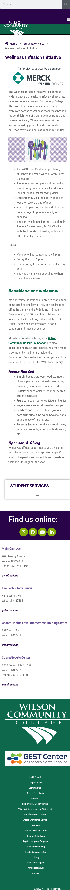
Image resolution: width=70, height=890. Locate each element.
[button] (35, 19)
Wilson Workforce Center (35, 820)
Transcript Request (36, 868)
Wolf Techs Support (36, 862)
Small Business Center (35, 814)
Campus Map (35, 787)
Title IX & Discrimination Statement (35, 809)
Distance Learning (36, 846)
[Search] (66, 4)
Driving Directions (35, 793)
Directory (35, 798)
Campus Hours (35, 782)
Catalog (36, 825)
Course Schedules (36, 836)
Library (35, 857)
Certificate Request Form (36, 830)
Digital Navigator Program (35, 841)
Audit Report (35, 777)
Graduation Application (36, 852)
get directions (10, 610)
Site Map (36, 873)
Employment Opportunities (35, 804)
